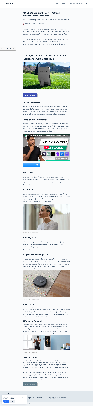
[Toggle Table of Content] (13, 49)
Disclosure (69, 3)
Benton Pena (11, 4)
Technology (42, 23)
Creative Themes (28, 403)
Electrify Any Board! (73, 398)
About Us (56, 3)
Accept (6, 401)
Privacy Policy (76, 3)
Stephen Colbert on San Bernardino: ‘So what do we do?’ (56, 398)
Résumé (82, 3)
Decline (12, 401)
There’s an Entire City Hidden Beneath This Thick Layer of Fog (35, 398)
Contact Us (62, 3)
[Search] (86, 3)
